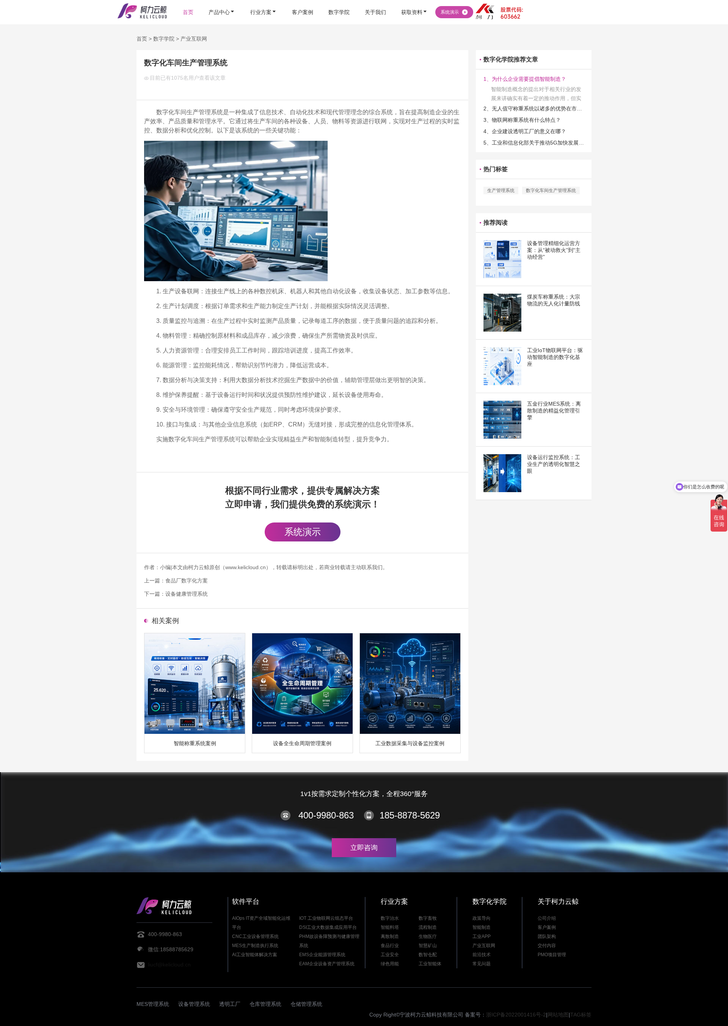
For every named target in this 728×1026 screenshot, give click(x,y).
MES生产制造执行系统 (255, 945)
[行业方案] (263, 1)
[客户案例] (302, 1)
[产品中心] (222, 1)
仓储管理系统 (306, 1004)
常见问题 (481, 963)
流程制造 (428, 927)
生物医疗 (428, 936)
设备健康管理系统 (186, 594)
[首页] (188, 1)
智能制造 (481, 927)
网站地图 (558, 1015)
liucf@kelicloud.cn (169, 964)
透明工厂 (229, 1004)
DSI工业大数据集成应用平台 (328, 927)
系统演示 (302, 532)
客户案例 (547, 927)
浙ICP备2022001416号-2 (516, 1015)
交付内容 (547, 945)
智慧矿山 (428, 945)
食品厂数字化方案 (186, 581)
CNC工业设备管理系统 (255, 936)
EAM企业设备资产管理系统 (327, 963)
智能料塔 (390, 927)
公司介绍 (547, 918)
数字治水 (390, 918)
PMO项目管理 (552, 954)
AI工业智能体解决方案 (254, 954)
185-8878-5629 (410, 815)
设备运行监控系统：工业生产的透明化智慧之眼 (553, 464)
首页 (141, 39)
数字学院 (163, 39)
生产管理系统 (501, 190)
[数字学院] (339, 1)
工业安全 (390, 954)
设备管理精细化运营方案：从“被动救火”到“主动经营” (554, 250)
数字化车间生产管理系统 (551, 190)
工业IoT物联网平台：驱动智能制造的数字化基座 (555, 357)
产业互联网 (193, 39)
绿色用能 (390, 963)
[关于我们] (375, 1)
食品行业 (390, 945)
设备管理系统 (194, 1004)
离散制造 (390, 936)
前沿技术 (481, 954)
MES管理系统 (152, 1004)
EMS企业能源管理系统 (322, 954)
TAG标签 (581, 1015)
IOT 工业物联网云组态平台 (326, 918)
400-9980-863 (326, 815)
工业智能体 (430, 963)
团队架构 (547, 936)
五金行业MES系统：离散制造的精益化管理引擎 (554, 410)
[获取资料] (414, 1)
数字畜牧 (428, 918)
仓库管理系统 (265, 1004)
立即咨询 (364, 847)
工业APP (481, 936)
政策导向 (481, 918)
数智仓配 (428, 954)
